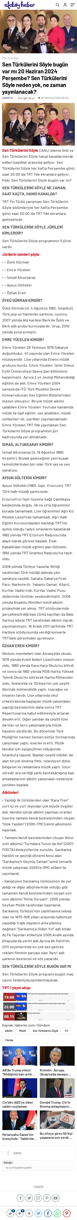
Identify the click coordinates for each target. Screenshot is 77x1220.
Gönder (8, 1162)
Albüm (9, 1030)
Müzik (22, 1030)
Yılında (9, 1040)
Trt (66, 1030)
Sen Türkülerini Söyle (45, 1030)
